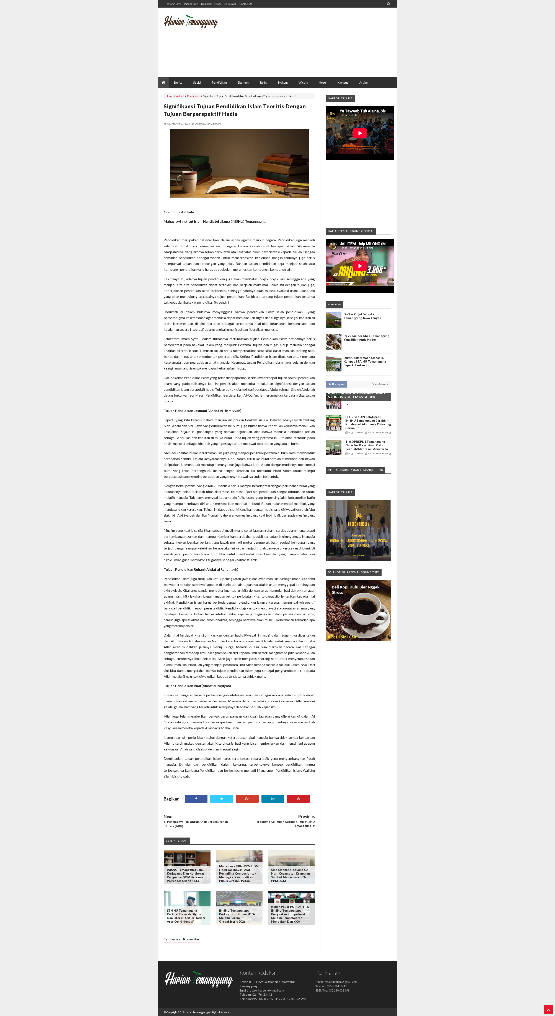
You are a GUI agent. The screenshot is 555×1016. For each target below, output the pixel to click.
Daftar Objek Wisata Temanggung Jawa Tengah (362, 316)
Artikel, (200, 123)
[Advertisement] (312, 42)
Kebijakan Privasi (211, 3)
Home (169, 96)
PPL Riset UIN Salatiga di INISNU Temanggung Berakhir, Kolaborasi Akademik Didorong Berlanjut (368, 422)
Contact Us (245, 3)
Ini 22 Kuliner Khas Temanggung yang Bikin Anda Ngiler (366, 337)
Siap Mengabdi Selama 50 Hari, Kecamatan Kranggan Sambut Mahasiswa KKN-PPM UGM (290, 875)
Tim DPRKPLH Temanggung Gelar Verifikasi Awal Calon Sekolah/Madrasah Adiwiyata (366, 445)
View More (379, 384)
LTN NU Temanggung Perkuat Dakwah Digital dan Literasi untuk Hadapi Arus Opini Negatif (186, 916)
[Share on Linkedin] (272, 799)
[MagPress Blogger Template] (196, 25)
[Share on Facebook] (196, 799)
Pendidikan (193, 96)
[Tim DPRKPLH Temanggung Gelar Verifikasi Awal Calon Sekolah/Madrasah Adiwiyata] (333, 454)
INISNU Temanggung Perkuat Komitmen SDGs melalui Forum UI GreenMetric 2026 (237, 916)
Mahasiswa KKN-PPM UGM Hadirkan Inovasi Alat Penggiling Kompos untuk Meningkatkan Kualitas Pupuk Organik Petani (239, 873)
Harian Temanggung (196, 1012)
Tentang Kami (173, 3)
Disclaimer (230, 3)
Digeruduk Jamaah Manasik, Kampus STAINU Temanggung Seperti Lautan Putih (365, 361)
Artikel (180, 96)
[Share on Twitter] (221, 799)
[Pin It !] (298, 799)
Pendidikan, (213, 123)
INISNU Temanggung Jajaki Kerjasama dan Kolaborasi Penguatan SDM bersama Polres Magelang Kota (186, 875)
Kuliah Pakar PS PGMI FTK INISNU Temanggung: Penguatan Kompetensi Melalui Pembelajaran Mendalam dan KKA (290, 914)
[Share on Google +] (247, 799)
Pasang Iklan (191, 3)
